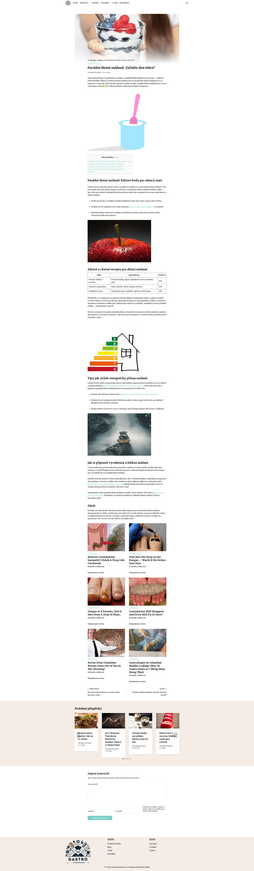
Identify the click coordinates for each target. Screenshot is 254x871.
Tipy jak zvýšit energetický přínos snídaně (106, 167)
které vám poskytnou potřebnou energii (105, 484)
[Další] (176, 735)
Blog (109, 847)
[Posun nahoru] (249, 868)
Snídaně (98, 64)
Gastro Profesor (95, 72)
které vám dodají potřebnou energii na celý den (123, 386)
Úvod (75, 3)
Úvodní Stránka (114, 844)
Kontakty (124, 3)
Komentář (94, 784)
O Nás (115, 3)
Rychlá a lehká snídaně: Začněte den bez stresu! (149, 692)
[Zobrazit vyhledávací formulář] (187, 3)
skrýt (116, 157)
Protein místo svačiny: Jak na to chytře (85, 736)
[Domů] (88, 60)
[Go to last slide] (78, 735)
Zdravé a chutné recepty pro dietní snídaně (106, 164)
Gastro (95, 3)
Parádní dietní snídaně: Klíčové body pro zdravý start (110, 161)
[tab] (123, 758)
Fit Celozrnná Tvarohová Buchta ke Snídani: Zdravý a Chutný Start (113, 739)
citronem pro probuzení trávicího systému (139, 394)
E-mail (119, 811)
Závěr (91, 172)
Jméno (92, 811)
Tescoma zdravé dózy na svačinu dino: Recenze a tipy (104, 692)
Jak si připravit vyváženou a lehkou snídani (106, 169)
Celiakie (153, 847)
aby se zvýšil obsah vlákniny (141, 207)
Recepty (91, 64)
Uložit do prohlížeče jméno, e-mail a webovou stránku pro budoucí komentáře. (154, 809)
